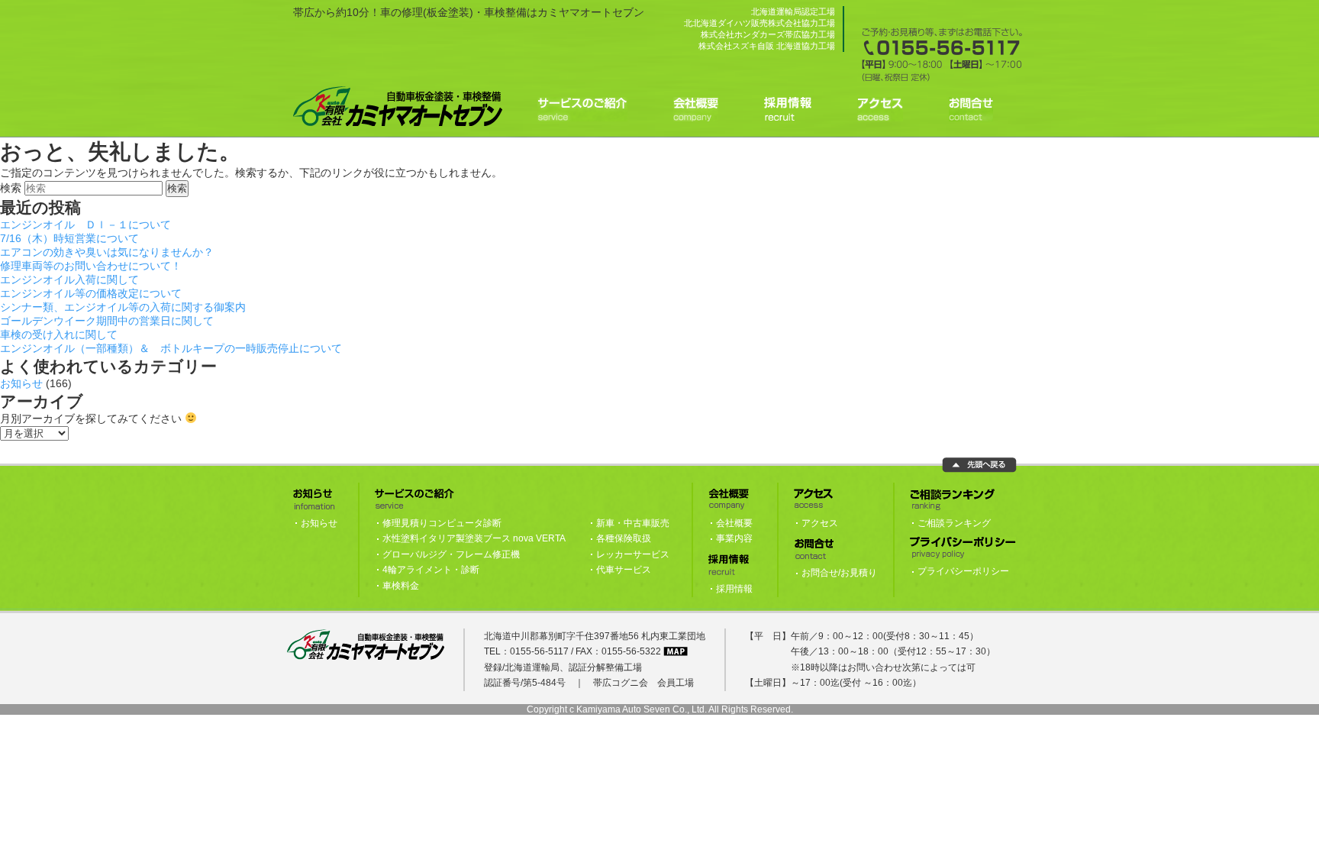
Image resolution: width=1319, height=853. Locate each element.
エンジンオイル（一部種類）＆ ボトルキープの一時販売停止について (171, 348)
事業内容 (734, 538)
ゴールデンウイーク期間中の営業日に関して (107, 321)
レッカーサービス (632, 554)
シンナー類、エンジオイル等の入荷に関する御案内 (123, 307)
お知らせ (21, 383)
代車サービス (623, 569)
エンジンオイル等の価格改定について (91, 293)
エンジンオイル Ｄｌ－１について (85, 224)
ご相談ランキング (954, 523)
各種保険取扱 (623, 538)
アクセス (819, 523)
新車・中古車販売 (632, 523)
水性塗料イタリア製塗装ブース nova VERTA (474, 538)
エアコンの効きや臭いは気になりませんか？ (107, 252)
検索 (10, 188)
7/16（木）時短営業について (69, 238)
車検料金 (400, 585)
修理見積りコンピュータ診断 (441, 523)
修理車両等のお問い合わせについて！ (91, 266)
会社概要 (734, 523)
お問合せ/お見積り (839, 572)
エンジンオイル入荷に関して (69, 279)
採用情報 (734, 588)
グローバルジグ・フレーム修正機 (451, 554)
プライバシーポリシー (963, 571)
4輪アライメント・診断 (430, 569)
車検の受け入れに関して (59, 334)
